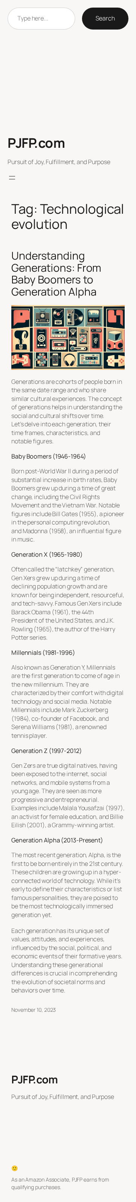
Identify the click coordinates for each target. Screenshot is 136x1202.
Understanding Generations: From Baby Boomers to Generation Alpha (56, 274)
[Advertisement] (68, 82)
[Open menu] (12, 177)
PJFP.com (36, 143)
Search (105, 18)
